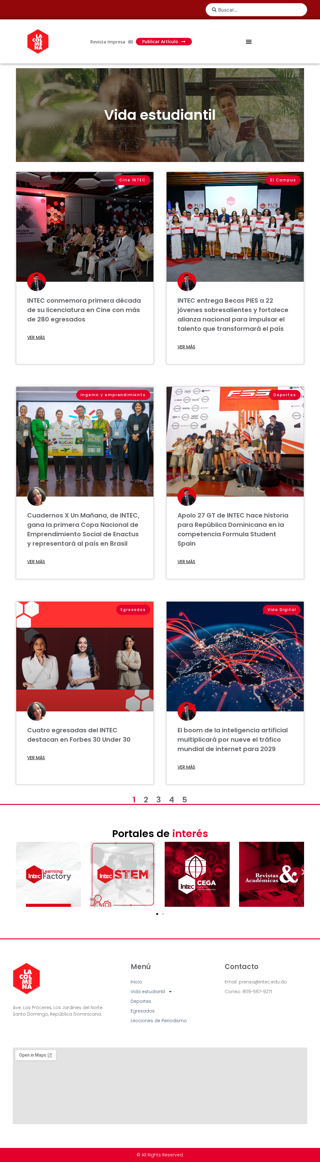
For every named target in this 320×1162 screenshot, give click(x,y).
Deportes (141, 1001)
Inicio (136, 982)
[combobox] (256, 9)
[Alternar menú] (249, 41)
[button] (17, 872)
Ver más (36, 337)
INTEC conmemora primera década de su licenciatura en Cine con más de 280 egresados (84, 310)
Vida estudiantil (160, 115)
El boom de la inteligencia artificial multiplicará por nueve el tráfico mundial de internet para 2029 (233, 739)
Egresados (143, 1011)
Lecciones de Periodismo (159, 1021)
